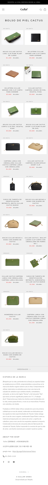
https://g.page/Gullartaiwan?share (24, 451)
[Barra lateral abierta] (3, 9)
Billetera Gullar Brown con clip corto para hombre (36, 53)
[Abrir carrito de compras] (45, 9)
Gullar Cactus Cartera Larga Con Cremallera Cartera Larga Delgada (12, 278)
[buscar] (41, 10)
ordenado (23, 369)
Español (23, 472)
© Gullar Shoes (24, 477)
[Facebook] (3, 462)
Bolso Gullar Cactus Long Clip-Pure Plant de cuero (12, 53)
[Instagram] (8, 462)
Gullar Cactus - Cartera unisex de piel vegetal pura (35, 90)
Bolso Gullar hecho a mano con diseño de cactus (36, 201)
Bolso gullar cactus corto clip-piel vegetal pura (12, 126)
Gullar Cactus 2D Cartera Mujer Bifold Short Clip (36, 163)
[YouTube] (14, 462)
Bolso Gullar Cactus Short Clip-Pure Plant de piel (36, 126)
